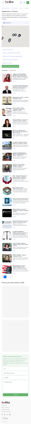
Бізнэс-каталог (15, 8)
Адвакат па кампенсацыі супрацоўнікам (12, 56)
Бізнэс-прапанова (5, 407)
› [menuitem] (12, 277)
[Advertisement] (15, 301)
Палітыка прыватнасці (6, 411)
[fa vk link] (10, 414)
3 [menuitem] (10, 277)
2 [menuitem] (7, 277)
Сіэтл (21, 8)
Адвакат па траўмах (8, 63)
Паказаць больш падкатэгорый (10, 66)
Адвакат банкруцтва (8, 49)
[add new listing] (27, 2)
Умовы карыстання (6, 409)
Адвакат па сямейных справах (10, 59)
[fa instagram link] (7, 414)
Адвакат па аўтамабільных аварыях (12, 53)
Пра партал (4, 405)
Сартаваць (5, 70)
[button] (15, 35)
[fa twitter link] (4, 414)
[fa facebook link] (2, 414)
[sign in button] (24, 2)
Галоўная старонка (6, 8)
